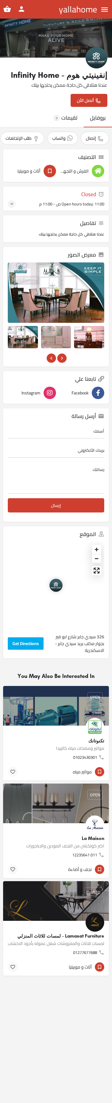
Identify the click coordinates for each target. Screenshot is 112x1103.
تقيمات (66, 118)
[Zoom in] (96, 549)
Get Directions (25, 643)
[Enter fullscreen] (96, 570)
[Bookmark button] (13, 772)
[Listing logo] (96, 57)
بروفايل (98, 118)
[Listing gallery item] (23, 337)
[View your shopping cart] (7, 9)
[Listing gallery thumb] (56, 292)
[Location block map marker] (56, 585)
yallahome (78, 9)
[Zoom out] (96, 558)
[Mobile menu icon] (104, 9)
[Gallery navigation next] (61, 358)
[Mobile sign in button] (21, 9)
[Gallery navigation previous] (50, 358)
